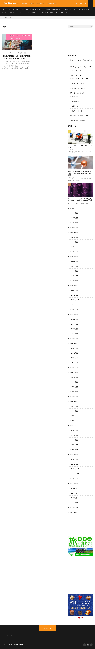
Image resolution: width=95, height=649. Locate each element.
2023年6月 (73, 387)
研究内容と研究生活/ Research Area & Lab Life (22, 9)
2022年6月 (73, 445)
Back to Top (47, 628)
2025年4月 (73, 280)
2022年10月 (73, 425)
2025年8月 (73, 261)
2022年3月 (73, 454)
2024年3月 (73, 343)
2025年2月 (73, 290)
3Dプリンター (76, 70)
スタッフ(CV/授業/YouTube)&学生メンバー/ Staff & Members (57, 9)
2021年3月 (73, 512)
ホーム (4, 9)
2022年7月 (73, 440)
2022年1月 (73, 464)
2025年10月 (73, 251)
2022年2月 (73, 459)
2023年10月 (73, 367)
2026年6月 (73, 222)
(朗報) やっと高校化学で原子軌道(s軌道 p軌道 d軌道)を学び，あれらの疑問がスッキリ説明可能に (80, 173)
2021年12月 (73, 469)
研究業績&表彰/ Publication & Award (14, 12)
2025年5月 (73, 276)
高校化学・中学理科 (15, 38)
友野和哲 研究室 (18, 645)
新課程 (21, 52)
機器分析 (74, 96)
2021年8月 (73, 488)
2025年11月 (73, 247)
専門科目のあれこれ (75, 93)
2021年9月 (73, 483)
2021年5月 (73, 502)
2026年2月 (73, 242)
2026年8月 (73, 213)
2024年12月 (73, 300)
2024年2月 (73, 348)
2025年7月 (73, 266)
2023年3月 (73, 401)
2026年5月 (73, 227)
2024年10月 (73, 309)
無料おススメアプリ (77, 83)
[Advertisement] (80, 41)
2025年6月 (73, 271)
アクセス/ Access (33, 12)
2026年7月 (73, 218)
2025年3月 (73, 285)
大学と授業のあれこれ (76, 88)
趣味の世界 (50, 12)
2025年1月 (73, 295)
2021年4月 (73, 507)
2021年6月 (73, 498)
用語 (25, 52)
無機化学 (74, 101)
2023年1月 (73, 411)
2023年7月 (73, 382)
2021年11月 (73, 474)
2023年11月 (73, 362)
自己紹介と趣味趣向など (77, 120)
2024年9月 (73, 314)
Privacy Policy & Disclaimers (64, 12)
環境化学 (74, 106)
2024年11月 (73, 305)
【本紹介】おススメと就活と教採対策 (20, 35)
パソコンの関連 (74, 75)
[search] (91, 26)
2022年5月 (73, 449)
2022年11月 (73, 420)
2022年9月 (73, 430)
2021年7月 (73, 493)
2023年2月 (73, 406)
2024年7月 (73, 324)
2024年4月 (73, 338)
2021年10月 (73, 478)
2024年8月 (73, 319)
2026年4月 (73, 232)
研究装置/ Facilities (83, 9)
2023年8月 (73, 377)
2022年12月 (73, 416)
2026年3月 (73, 237)
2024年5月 (73, 333)
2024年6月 (73, 329)
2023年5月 (73, 391)
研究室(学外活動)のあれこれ (78, 116)
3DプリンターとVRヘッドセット (79, 67)
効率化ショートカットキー (79, 78)
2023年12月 (73, 358)
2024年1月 (73, 353)
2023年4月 (73, 396)
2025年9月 (73, 256)
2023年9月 (73, 372)
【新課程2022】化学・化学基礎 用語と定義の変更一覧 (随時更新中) (16, 57)
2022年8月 (73, 435)
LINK (42, 12)
